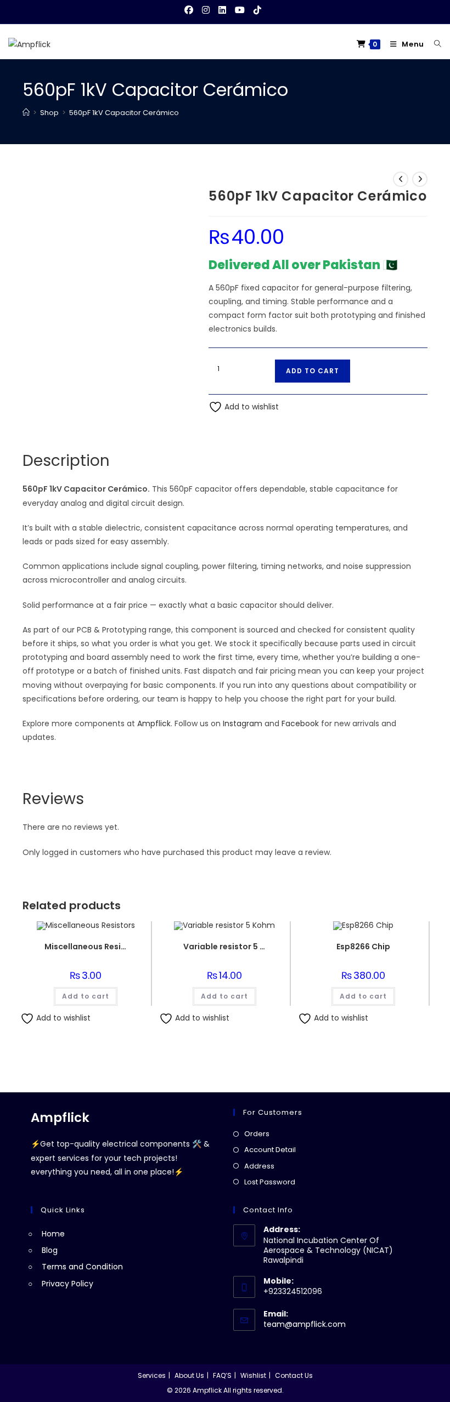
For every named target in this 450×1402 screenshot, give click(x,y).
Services (152, 1375)
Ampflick (154, 723)
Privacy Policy (67, 1283)
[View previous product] (400, 179)
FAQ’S (222, 1375)
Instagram (242, 723)
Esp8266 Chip (363, 946)
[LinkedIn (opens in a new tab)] (222, 10)
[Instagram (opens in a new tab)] (206, 10)
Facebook (300, 723)
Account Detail (270, 1149)
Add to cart (312, 370)
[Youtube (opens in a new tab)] (239, 10)
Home (53, 1233)
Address (259, 1166)
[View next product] (420, 179)
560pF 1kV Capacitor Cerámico (124, 112)
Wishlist (253, 1375)
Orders (256, 1134)
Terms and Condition (82, 1266)
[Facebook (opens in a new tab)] (191, 10)
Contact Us (294, 1375)
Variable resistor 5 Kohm (224, 946)
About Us (189, 1375)
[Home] (26, 112)
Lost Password (269, 1182)
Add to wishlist (250, 406)
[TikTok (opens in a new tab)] (257, 10)
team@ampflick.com (304, 1324)
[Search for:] (434, 44)
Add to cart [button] (85, 996)
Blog (50, 1250)
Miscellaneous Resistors (85, 946)
